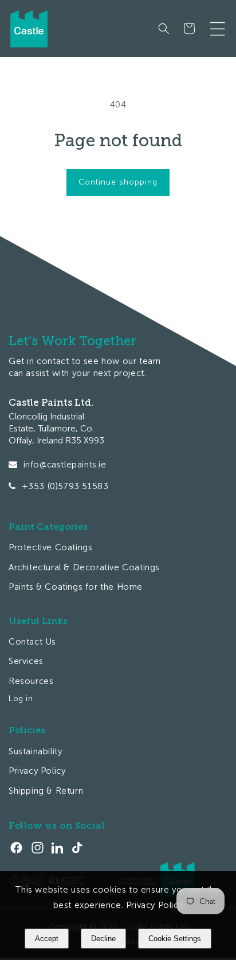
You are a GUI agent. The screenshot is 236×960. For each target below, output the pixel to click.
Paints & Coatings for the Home (76, 587)
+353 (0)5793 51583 (65, 486)
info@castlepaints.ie (65, 464)
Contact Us (32, 642)
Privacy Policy (37, 771)
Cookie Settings (174, 938)
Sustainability (35, 751)
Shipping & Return (46, 791)
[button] (163, 28)
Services (26, 661)
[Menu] (217, 28)
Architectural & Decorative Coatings (84, 567)
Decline (103, 938)
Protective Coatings (50, 547)
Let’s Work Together (72, 341)
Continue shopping (118, 182)
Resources (31, 681)
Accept (46, 938)
